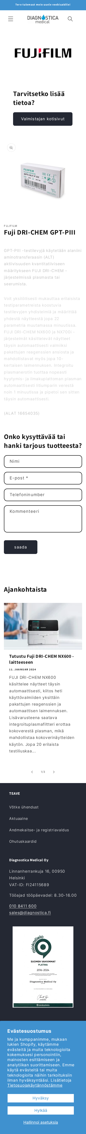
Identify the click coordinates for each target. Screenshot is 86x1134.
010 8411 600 (22, 906)
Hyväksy (41, 1098)
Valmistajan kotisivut (43, 118)
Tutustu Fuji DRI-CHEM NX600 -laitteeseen (41, 659)
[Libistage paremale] (54, 772)
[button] (11, 19)
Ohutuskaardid (23, 841)
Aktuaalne (18, 818)
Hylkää (40, 1110)
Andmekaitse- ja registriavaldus (39, 830)
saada (20, 547)
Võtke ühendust (24, 807)
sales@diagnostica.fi (30, 912)
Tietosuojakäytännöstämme (35, 1085)
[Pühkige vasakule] (32, 772)
